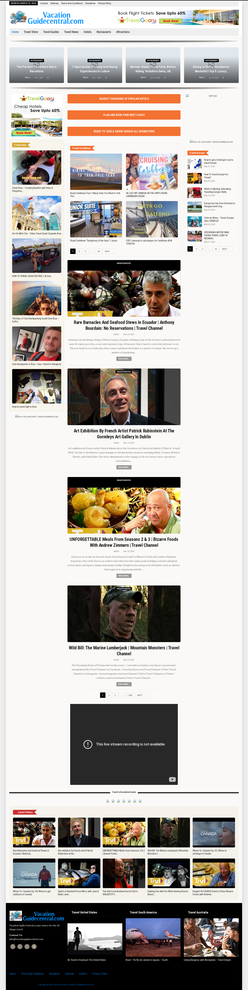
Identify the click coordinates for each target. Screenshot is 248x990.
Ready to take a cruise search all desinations (124, 131)
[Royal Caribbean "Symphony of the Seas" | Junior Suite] (96, 219)
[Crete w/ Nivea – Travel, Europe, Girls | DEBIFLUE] (194, 221)
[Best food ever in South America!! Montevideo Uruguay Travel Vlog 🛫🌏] (153, 937)
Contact (44, 3)
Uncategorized (124, 263)
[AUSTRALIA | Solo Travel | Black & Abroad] (214, 937)
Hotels (88, 32)
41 (216, 249)
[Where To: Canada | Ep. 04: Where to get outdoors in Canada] (34, 873)
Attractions (123, 32)
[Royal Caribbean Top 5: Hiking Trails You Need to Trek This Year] (96, 172)
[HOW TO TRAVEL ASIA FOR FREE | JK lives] (36, 255)
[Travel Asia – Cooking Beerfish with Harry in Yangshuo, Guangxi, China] (36, 167)
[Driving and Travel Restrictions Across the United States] (94, 937)
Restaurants (104, 32)
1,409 (130, 695)
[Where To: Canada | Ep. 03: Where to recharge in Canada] (214, 832)
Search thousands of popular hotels (124, 98)
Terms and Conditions (72, 3)
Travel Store (31, 32)
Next (108, 251)
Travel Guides (51, 32)
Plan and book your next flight (124, 115)
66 (99, 251)
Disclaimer (90, 3)
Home (15, 32)
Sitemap (54, 3)
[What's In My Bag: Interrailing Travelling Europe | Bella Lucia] (194, 192)
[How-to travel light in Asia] (36, 386)
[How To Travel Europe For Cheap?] (194, 178)
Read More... (124, 359)
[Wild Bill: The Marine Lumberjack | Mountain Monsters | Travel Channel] (124, 613)
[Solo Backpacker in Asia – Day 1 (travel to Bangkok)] (36, 343)
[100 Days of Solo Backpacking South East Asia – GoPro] (36, 298)
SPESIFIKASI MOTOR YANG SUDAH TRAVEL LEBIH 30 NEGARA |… (216, 235)
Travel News (71, 32)
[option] (124, 66)
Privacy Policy (104, 3)
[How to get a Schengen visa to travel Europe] (194, 163)
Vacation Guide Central (64, 984)
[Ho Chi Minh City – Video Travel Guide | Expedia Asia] (36, 213)
